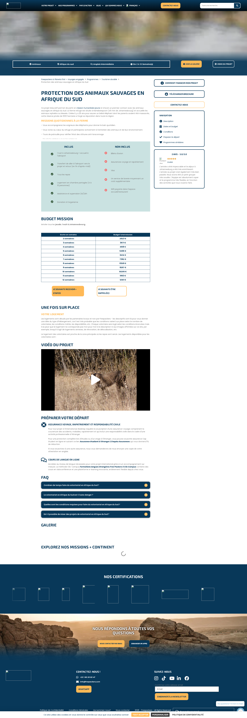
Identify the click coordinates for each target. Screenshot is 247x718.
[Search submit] (237, 5)
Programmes (92, 79)
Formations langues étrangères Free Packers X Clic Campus (108, 466)
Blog (98, 5)
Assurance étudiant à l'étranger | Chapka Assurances (105, 441)
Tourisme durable (109, 79)
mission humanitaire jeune (88, 108)
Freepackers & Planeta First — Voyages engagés (62, 79)
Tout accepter (140, 714)
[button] (95, 380)
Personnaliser (160, 714)
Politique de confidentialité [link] (188, 714)
